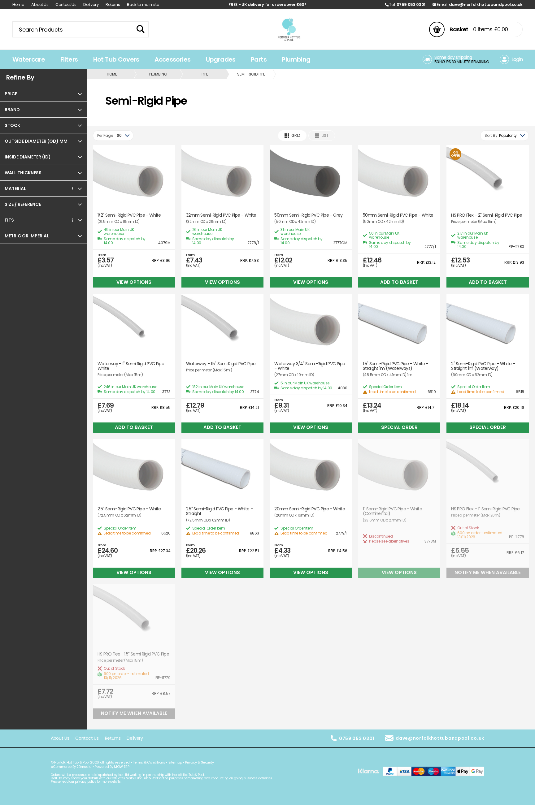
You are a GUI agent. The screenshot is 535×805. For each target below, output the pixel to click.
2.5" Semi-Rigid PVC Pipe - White (129, 509)
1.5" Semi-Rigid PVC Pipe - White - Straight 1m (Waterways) (395, 366)
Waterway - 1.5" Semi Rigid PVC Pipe (221, 363)
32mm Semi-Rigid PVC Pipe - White (221, 215)
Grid (295, 135)
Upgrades (221, 59)
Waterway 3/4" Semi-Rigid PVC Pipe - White (309, 366)
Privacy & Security (199, 762)
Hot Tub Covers (116, 59)
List (325, 135)
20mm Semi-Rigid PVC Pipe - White (309, 509)
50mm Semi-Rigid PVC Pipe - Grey (308, 215)
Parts (259, 59)
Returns (113, 4)
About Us (39, 4)
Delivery (90, 4)
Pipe (205, 74)
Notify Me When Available (488, 572)
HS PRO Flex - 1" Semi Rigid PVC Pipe (485, 509)
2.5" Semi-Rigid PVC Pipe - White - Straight (219, 511)
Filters (69, 59)
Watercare (28, 59)
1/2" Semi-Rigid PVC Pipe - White (129, 215)
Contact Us (65, 4)
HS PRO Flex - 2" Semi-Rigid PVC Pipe (486, 215)
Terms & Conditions (149, 762)
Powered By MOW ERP (112, 766)
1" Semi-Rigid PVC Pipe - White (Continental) (392, 511)
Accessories (172, 59)
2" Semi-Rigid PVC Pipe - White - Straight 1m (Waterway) (483, 366)
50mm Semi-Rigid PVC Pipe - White (398, 215)
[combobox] (113, 135)
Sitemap (175, 762)
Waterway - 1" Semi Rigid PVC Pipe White (131, 366)
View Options (133, 282)
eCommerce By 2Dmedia (71, 766)
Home (18, 4)
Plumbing (296, 59)
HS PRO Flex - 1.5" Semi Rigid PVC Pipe (133, 654)
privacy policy (85, 781)
